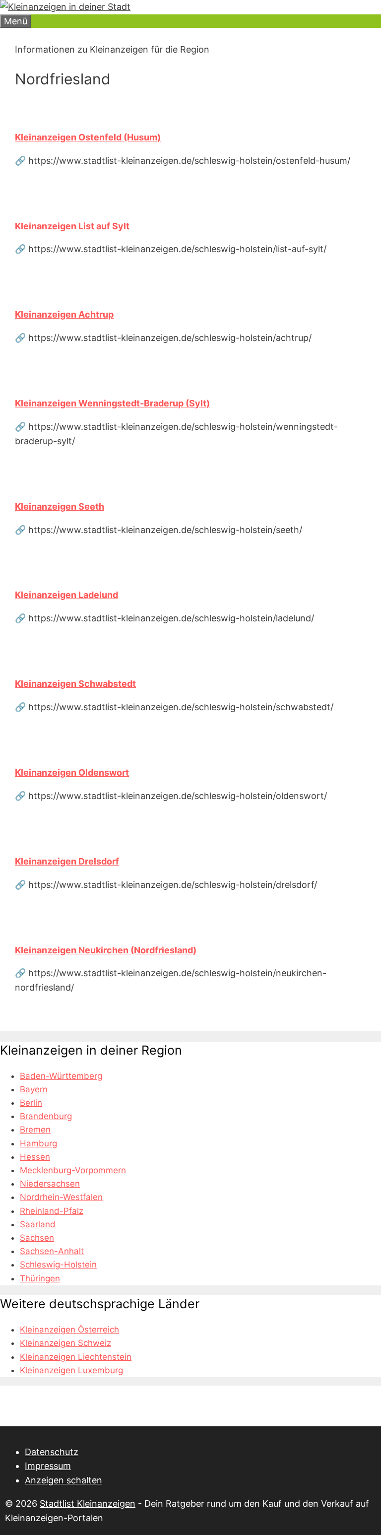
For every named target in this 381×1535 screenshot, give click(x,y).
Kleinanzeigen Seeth (59, 506)
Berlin (31, 1103)
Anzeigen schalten (63, 1480)
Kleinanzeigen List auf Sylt (72, 226)
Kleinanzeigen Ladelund (66, 595)
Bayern (34, 1089)
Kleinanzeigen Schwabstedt (75, 683)
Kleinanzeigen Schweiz (65, 1343)
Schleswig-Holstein (58, 1264)
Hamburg (38, 1143)
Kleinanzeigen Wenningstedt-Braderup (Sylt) (112, 403)
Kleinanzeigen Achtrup (64, 314)
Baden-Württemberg (61, 1076)
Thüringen (40, 1278)
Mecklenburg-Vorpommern (73, 1170)
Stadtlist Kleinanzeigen (87, 1503)
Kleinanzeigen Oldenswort (72, 772)
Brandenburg (46, 1116)
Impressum (48, 1466)
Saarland (38, 1224)
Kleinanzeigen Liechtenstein (75, 1357)
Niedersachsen (50, 1184)
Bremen (35, 1130)
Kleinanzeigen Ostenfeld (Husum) (88, 137)
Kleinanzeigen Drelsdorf (67, 861)
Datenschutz (51, 1452)
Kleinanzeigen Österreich (69, 1330)
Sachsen (37, 1238)
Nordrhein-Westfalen (61, 1197)
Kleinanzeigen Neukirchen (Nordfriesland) (105, 950)
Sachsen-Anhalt (52, 1251)
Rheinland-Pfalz (51, 1211)
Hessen (35, 1157)
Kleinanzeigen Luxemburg (71, 1370)
